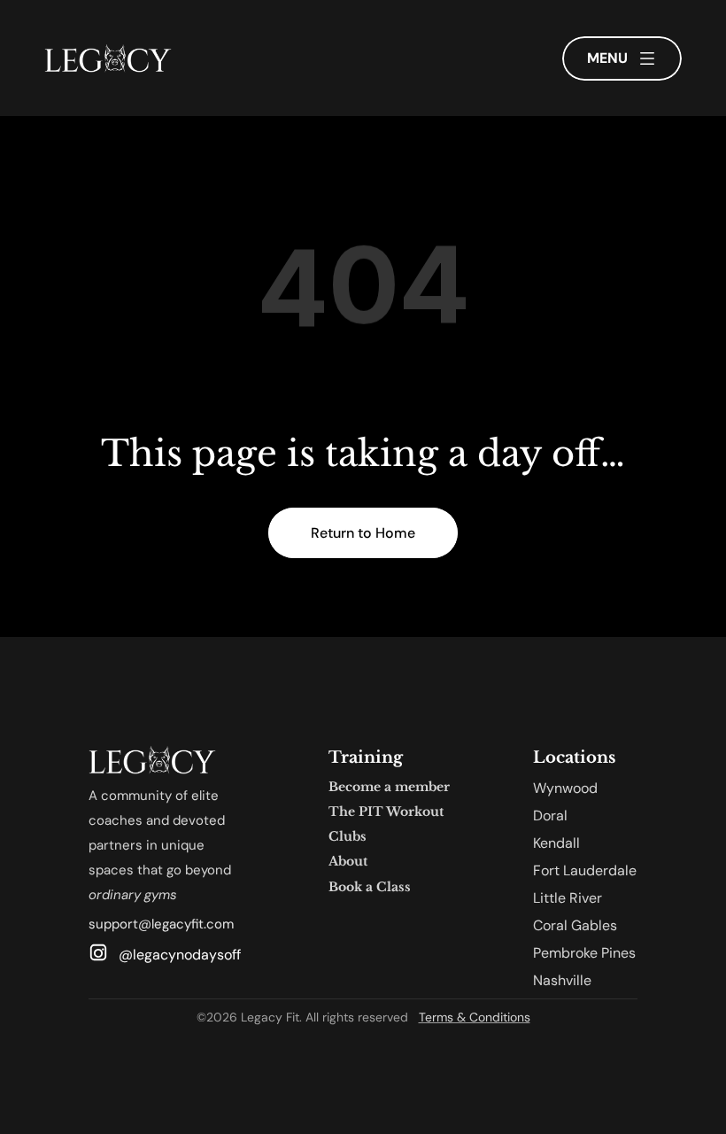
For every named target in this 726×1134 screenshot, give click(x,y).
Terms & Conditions (474, 1017)
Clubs (347, 836)
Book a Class (369, 887)
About (347, 861)
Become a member (389, 787)
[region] (363, 297)
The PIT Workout (386, 811)
